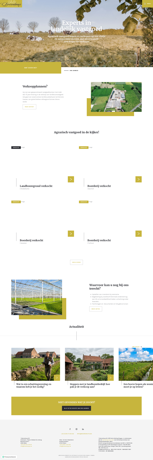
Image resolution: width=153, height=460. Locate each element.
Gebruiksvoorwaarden (72, 457)
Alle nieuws (136, 347)
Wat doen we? (30, 68)
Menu (149, 3)
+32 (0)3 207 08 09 (26, 444)
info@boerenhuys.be (84, 434)
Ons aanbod (74, 70)
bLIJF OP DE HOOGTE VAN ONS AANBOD (76, 408)
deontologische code (108, 440)
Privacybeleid (84, 457)
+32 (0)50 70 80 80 (67, 434)
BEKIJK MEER (76, 262)
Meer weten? (29, 107)
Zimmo (92, 455)
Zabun (87, 455)
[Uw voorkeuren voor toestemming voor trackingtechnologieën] (9, 457)
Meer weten (96, 309)
